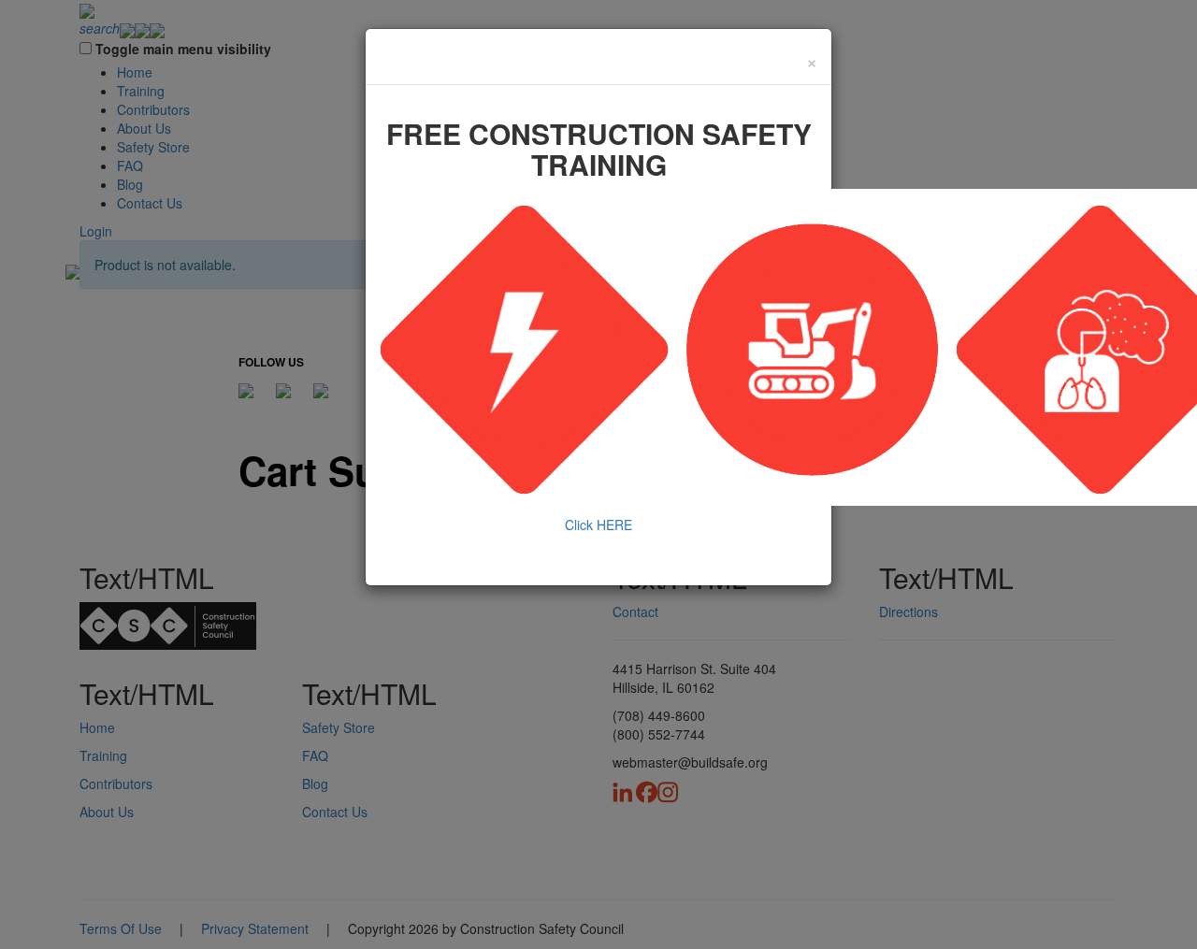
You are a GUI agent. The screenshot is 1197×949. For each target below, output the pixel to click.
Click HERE (598, 524)
